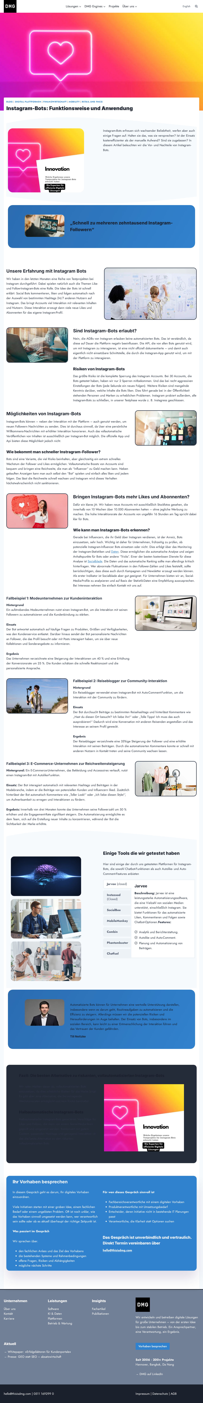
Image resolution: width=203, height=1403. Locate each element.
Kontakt (8, 1314)
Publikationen (100, 1314)
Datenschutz (160, 1394)
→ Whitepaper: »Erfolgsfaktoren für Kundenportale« (37, 1352)
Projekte (114, 6)
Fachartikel (98, 1309)
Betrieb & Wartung (60, 1323)
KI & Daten (55, 1314)
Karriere (9, 1318)
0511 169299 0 (44, 1394)
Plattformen (55, 1318)
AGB (174, 1394)
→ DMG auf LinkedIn (149, 1374)
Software (53, 1309)
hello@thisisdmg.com (17, 1394)
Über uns (10, 1309)
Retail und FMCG (92, 101)
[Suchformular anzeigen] (196, 6)
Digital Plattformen (28, 101)
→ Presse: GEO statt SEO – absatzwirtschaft (32, 1357)
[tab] (117, 884)
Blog (9, 101)
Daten (115, 551)
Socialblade (95, 561)
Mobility (74, 101)
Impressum (143, 1394)
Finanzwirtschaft (55, 101)
